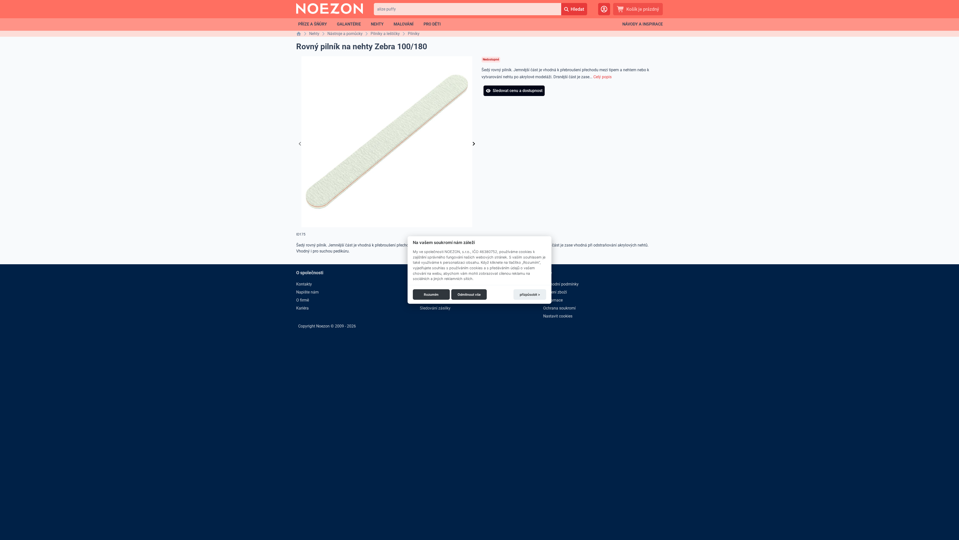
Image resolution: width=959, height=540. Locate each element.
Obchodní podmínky (561, 284)
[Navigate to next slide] (474, 144)
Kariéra (302, 308)
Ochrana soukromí (559, 308)
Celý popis (602, 76)
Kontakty (304, 284)
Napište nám (307, 292)
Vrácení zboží (555, 292)
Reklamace (553, 300)
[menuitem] (312, 24)
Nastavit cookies (557, 316)
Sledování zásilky (435, 308)
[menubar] (369, 24)
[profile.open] (604, 9)
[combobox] (467, 9)
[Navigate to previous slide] (300, 144)
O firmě (302, 300)
